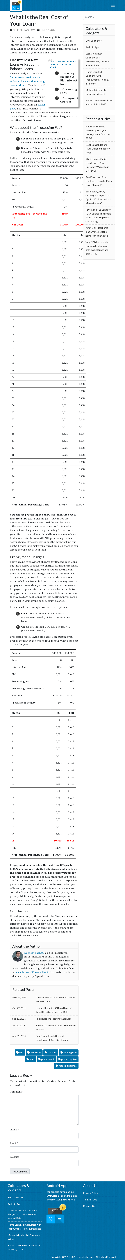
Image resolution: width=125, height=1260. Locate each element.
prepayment (47, 1059)
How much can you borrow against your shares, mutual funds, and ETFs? (98, 132)
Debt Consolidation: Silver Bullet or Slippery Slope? (98, 148)
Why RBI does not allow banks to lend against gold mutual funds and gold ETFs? (98, 248)
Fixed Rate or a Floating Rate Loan (53, 1018)
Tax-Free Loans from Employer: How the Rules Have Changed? (99, 181)
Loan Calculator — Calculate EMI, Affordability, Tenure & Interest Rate (97, 59)
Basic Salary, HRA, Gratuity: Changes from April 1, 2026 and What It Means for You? (99, 197)
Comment (16, 1091)
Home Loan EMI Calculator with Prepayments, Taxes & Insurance (97, 77)
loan (32, 1059)
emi (21, 1052)
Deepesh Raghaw (23, 29)
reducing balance (68, 1065)
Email (14, 1143)
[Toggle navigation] (113, 5)
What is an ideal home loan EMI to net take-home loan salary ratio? (97, 231)
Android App (92, 47)
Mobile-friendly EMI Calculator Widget (96, 91)
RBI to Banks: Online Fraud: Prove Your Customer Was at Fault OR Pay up (97, 164)
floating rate (70, 1052)
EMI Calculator (16, 6)
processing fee (69, 1059)
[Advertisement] (99, 279)
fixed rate (35, 1052)
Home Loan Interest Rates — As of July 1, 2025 (99, 102)
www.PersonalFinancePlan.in (32, 972)
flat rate (52, 1052)
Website (14, 1156)
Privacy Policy (90, 1192)
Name (14, 1129)
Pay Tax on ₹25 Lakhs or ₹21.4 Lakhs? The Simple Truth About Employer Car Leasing (98, 215)
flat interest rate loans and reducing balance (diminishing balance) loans (27, 81)
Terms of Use (90, 1199)
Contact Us (89, 1205)
